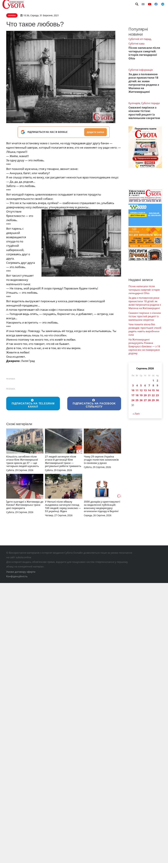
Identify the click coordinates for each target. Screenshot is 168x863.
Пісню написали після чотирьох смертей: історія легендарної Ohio (144, 53)
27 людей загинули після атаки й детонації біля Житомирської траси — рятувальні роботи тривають (63, 461)
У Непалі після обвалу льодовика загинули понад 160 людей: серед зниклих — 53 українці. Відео (63, 506)
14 (149, 390)
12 (141, 390)
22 (153, 395)
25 (137, 400)
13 (145, 390)
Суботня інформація (140, 69)
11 (137, 390)
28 (149, 400)
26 (141, 400)
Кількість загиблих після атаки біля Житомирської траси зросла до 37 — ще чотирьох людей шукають (22, 461)
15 (153, 390)
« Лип (136, 413)
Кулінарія (134, 103)
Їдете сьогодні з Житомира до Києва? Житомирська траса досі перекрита (24, 505)
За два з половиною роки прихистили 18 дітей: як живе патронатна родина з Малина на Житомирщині (143, 83)
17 (132, 395)
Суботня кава (136, 43)
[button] (137, 4)
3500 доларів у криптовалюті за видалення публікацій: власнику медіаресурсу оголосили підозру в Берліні (102, 506)
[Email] (143, 4)
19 (141, 395)
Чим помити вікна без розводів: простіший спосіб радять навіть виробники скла (144, 329)
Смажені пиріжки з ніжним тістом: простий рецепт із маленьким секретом (144, 113)
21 (149, 395)
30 (157, 400)
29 (153, 400)
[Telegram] (163, 4)
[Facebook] (156, 4)
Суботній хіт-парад (139, 39)
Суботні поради (150, 103)
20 (145, 395)
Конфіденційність (17, 576)
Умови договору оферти (20, 571)
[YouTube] (150, 4)
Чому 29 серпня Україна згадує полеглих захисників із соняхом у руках (101, 459)
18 (137, 395)
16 (157, 390)
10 (132, 390)
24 (132, 400)
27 (145, 400)
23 (157, 395)
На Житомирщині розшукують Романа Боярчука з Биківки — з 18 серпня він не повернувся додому (144, 346)
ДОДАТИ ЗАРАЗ (95, 132)
